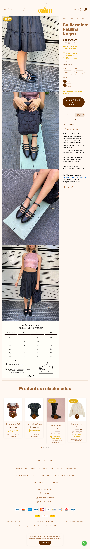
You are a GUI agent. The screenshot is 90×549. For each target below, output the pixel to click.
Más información (71, 129)
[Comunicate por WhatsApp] (84, 543)
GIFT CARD (46, 475)
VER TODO (71, 18)
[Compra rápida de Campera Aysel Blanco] (77, 416)
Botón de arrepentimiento (63, 526)
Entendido (45, 543)
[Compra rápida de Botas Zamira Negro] (56, 417)
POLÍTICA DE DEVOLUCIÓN (63, 475)
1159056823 (46, 493)
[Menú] (5, 9)
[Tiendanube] (45, 522)
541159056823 (46, 489)
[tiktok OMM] (51, 460)
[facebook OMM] (45, 460)
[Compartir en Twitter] (68, 187)
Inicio (64, 18)
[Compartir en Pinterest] (72, 187)
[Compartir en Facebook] (64, 187)
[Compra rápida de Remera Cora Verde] (34, 416)
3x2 (26, 468)
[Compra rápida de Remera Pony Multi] (13, 415)
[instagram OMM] (39, 460)
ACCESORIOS (71, 468)
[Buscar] (22, 9)
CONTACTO (53, 482)
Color (64, 68)
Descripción (69, 125)
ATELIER (35, 475)
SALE (33, 468)
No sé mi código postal (69, 120)
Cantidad (65, 77)
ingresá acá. (49, 526)
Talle (75, 68)
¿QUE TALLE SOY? (38, 482)
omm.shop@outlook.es (47, 498)
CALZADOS (43, 468)
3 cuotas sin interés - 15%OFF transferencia (45, 4)
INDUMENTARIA (57, 468)
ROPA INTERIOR (22, 475)
